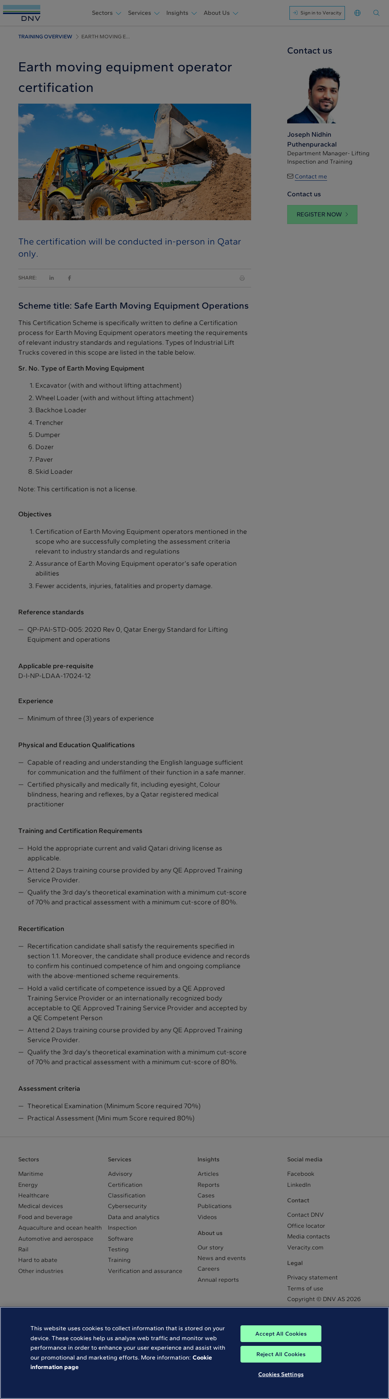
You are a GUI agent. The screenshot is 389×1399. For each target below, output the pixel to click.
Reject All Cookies (280, 1354)
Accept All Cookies (281, 1333)
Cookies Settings (281, 1374)
